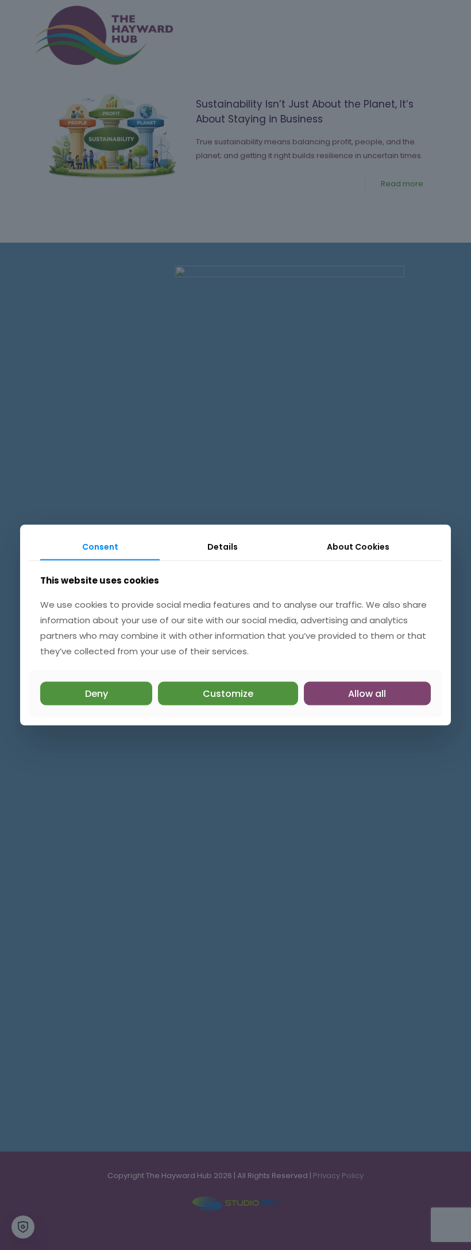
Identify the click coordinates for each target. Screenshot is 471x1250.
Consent (100, 547)
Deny (96, 693)
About (358, 547)
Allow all (367, 693)
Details (222, 547)
